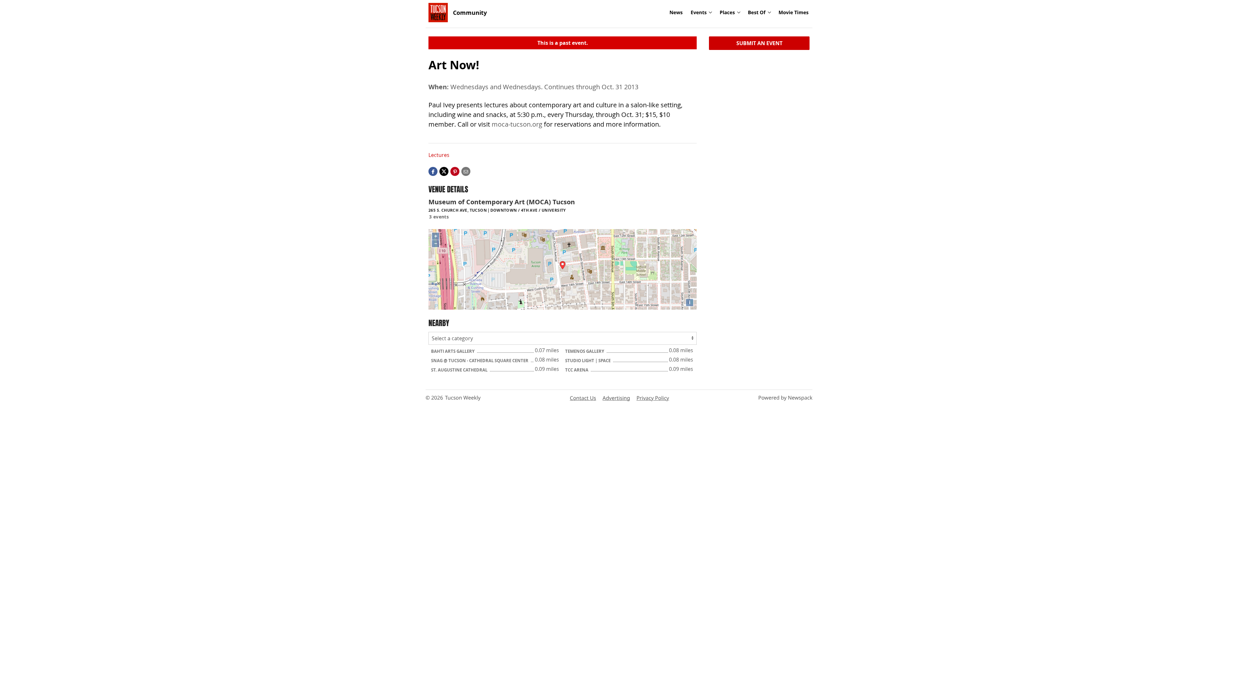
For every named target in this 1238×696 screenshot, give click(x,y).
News (676, 12)
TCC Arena (577, 370)
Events (699, 12)
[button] (454, 171)
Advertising (616, 397)
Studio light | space (588, 360)
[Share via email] (465, 171)
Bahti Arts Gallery (453, 351)
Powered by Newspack (785, 397)
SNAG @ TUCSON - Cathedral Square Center (480, 360)
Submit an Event (759, 43)
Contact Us (583, 397)
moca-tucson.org (517, 124)
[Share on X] (443, 171)
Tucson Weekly (463, 397)
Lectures (438, 155)
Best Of (757, 12)
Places (727, 12)
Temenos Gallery (585, 351)
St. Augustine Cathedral (459, 370)
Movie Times (794, 12)
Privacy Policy (652, 397)
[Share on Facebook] (432, 171)
